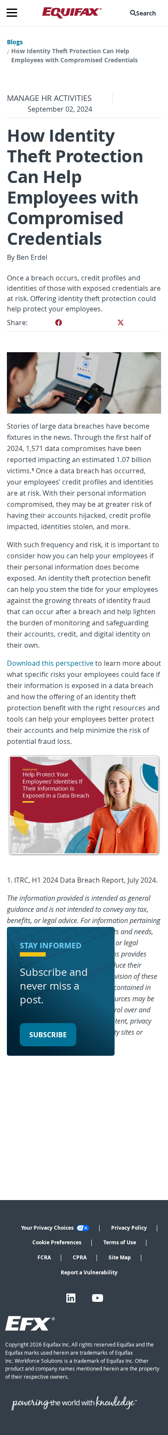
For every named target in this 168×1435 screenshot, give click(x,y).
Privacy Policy (129, 1227)
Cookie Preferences (56, 1242)
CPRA (80, 1257)
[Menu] (15, 13)
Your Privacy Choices (48, 1227)
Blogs (15, 42)
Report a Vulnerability (89, 1272)
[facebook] (58, 322)
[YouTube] (97, 1298)
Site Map (120, 1257)
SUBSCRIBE (48, 1034)
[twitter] (120, 322)
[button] (144, 13)
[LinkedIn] (70, 1298)
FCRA (44, 1257)
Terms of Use (119, 1242)
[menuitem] (144, 13)
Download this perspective (50, 663)
